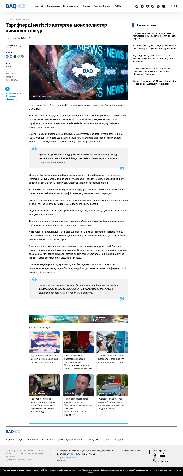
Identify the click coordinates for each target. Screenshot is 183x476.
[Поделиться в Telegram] (11, 56)
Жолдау (119, 439)
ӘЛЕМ (118, 6)
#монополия (12, 80)
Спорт (86, 6)
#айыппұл (11, 74)
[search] (175, 6)
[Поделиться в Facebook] (7, 56)
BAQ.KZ (9, 67)
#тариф (9, 77)
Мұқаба (9, 19)
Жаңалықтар (22, 19)
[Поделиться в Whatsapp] (18, 56)
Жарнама (32, 439)
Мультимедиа (71, 6)
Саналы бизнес (102, 6)
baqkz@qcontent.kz (66, 457)
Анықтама (93, 439)
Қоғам (107, 439)
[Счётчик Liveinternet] (159, 455)
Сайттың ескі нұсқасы (70, 439)
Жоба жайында (14, 439)
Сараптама (53, 6)
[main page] (15, 6)
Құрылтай (37, 6)
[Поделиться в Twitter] (14, 56)
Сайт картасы (159, 450)
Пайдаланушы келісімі (133, 450)
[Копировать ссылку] (22, 56)
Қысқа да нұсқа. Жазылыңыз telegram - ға (13, 96)
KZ (170, 6)
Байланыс (47, 439)
